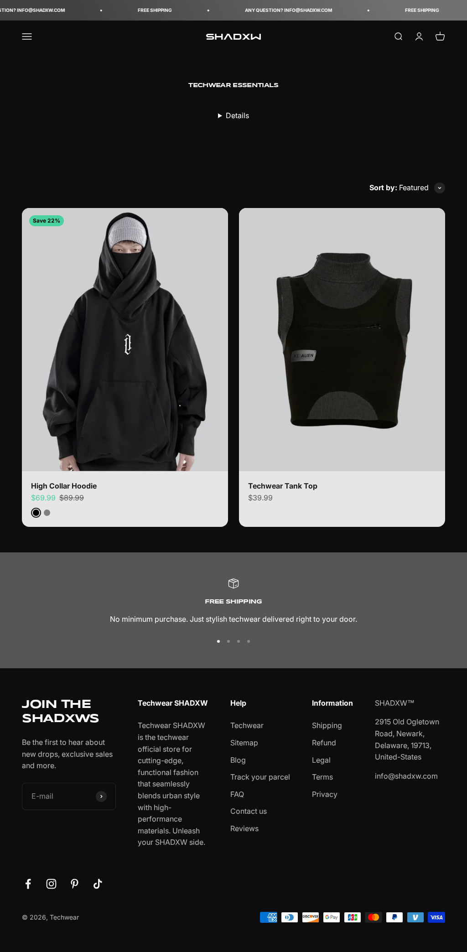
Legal (321, 760)
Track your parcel (260, 776)
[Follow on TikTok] (98, 884)
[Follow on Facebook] (28, 884)
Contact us (248, 811)
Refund (324, 742)
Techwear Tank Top (282, 485)
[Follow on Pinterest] (74, 884)
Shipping (327, 725)
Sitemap (244, 742)
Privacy (324, 794)
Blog (238, 760)
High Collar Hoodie (64, 485)
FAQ (237, 794)
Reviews (244, 828)
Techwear (247, 725)
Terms (322, 776)
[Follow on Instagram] (51, 884)
